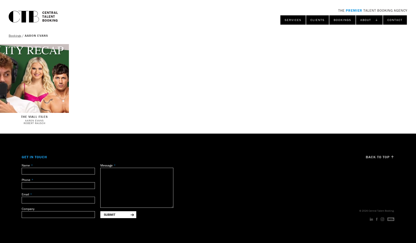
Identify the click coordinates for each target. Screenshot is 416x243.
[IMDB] (390, 219)
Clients (317, 20)
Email (25, 194)
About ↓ (369, 20)
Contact (395, 20)
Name (26, 165)
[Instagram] (382, 219)
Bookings (342, 20)
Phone (26, 180)
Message (106, 165)
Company (28, 209)
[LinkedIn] (371, 219)
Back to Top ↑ (380, 157)
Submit (109, 214)
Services (293, 20)
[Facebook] (376, 219)
